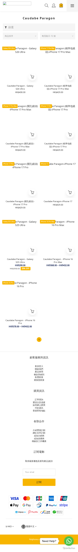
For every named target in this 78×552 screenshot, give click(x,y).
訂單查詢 (39, 399)
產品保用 (39, 371)
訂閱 (39, 482)
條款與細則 (39, 374)
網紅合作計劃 (39, 432)
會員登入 (39, 366)
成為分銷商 (39, 435)
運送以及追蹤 (39, 402)
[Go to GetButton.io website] (69, 548)
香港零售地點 (39, 410)
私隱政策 (39, 377)
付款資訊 (39, 407)
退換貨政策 (39, 379)
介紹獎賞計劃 (39, 430)
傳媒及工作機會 (39, 441)
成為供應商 (39, 438)
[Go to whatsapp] (69, 541)
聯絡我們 (39, 368)
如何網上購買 (39, 404)
